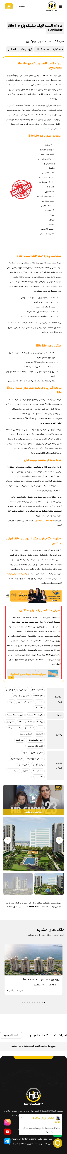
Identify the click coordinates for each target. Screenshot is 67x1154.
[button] (7, 840)
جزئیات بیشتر (16, 990)
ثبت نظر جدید (11, 1035)
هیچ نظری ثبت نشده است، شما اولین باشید (33, 1046)
